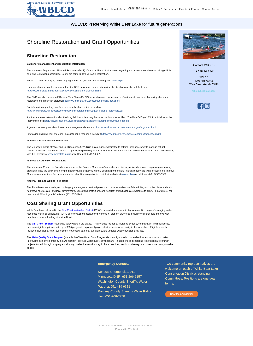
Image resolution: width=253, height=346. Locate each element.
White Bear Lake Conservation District (133, 325)
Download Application (181, 293)
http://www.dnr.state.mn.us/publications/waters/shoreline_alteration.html (64, 90)
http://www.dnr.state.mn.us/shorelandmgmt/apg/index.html (126, 127)
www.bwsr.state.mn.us (59, 154)
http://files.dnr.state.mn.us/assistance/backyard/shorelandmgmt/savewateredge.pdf (86, 121)
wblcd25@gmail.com (203, 91)
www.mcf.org (128, 174)
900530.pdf (118, 80)
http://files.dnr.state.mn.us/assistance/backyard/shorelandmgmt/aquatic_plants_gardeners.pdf (75, 110)
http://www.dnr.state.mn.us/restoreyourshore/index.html (91, 101)
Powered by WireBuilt (126, 329)
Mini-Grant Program (42, 223)
